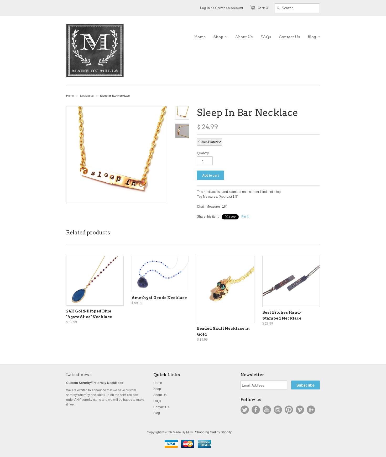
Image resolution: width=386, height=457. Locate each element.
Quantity (203, 153)
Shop (157, 389)
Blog (156, 413)
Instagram (278, 409)
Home (157, 383)
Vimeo (300, 409)
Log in (205, 8)
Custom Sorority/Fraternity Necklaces (94, 383)
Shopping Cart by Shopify (213, 432)
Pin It (244, 216)
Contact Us (161, 407)
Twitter (245, 409)
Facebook (256, 409)
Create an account (229, 8)
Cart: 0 (263, 8)
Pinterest (289, 409)
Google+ (311, 409)
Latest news (79, 374)
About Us (159, 395)
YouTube (267, 409)
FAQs (157, 401)
